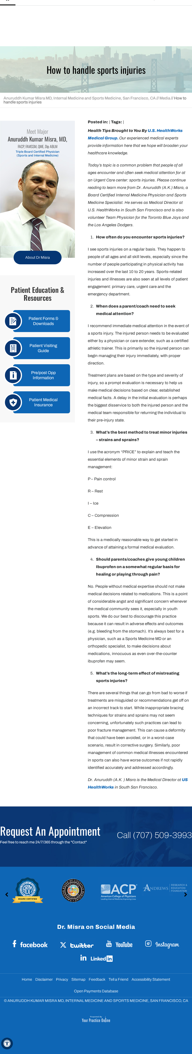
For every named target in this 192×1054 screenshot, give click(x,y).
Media (164, 98)
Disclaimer (44, 979)
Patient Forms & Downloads (43, 321)
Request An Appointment (50, 830)
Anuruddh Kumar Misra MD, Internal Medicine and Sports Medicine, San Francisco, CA (80, 98)
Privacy (62, 979)
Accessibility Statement (151, 979)
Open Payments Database (96, 991)
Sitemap (78, 979)
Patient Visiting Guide (43, 348)
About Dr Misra (37, 257)
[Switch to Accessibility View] (7, 1043)
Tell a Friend (118, 979)
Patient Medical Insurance (43, 402)
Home (27, 979)
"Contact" (79, 842)
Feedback (97, 979)
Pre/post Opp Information (43, 375)
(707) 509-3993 (162, 835)
